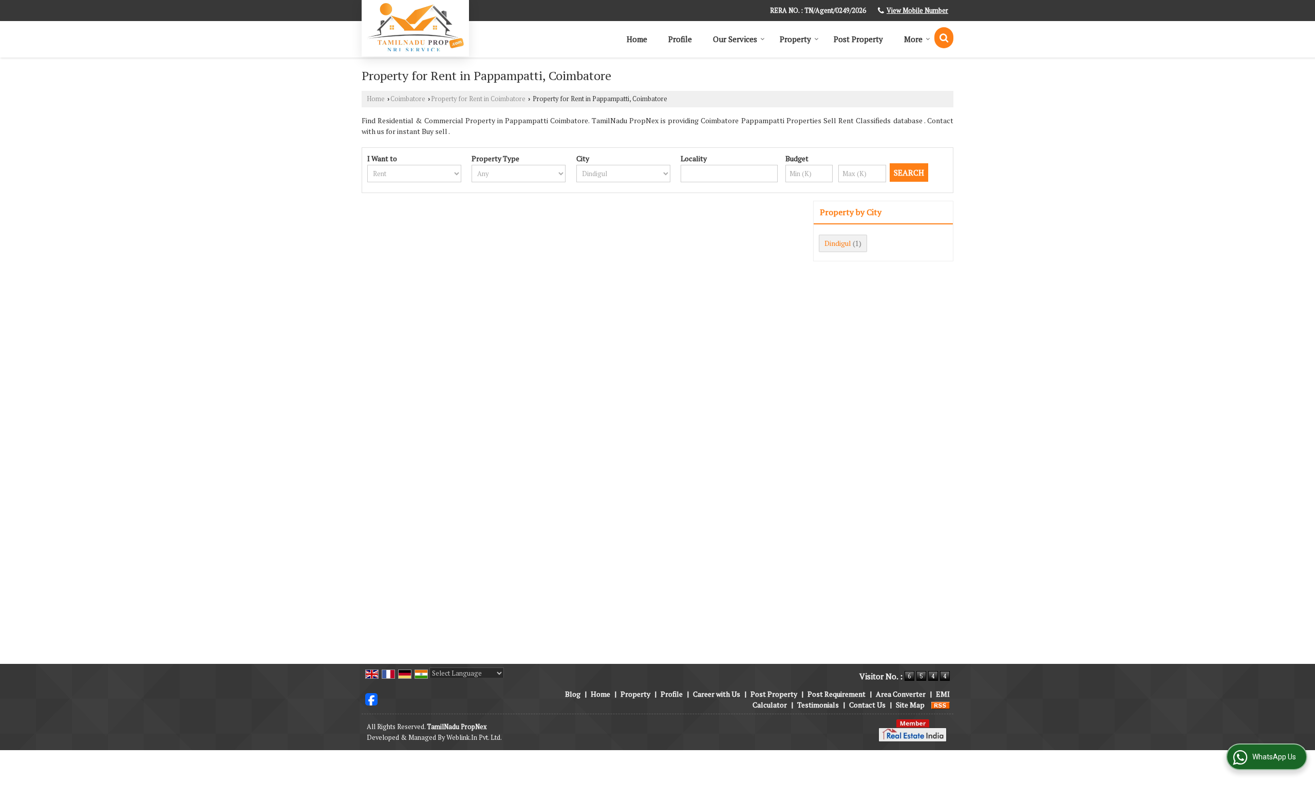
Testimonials (818, 705)
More (913, 39)
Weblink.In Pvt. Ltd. (474, 737)
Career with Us (716, 694)
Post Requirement (836, 694)
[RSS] (940, 705)
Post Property (858, 39)
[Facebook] (371, 698)
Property (795, 39)
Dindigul (837, 243)
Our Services (735, 39)
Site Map (910, 705)
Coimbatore (407, 98)
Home (637, 39)
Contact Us (867, 705)
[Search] (943, 37)
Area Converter (901, 694)
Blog (572, 694)
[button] (917, 10)
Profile (680, 39)
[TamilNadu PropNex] (415, 27)
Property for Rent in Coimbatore (478, 98)
